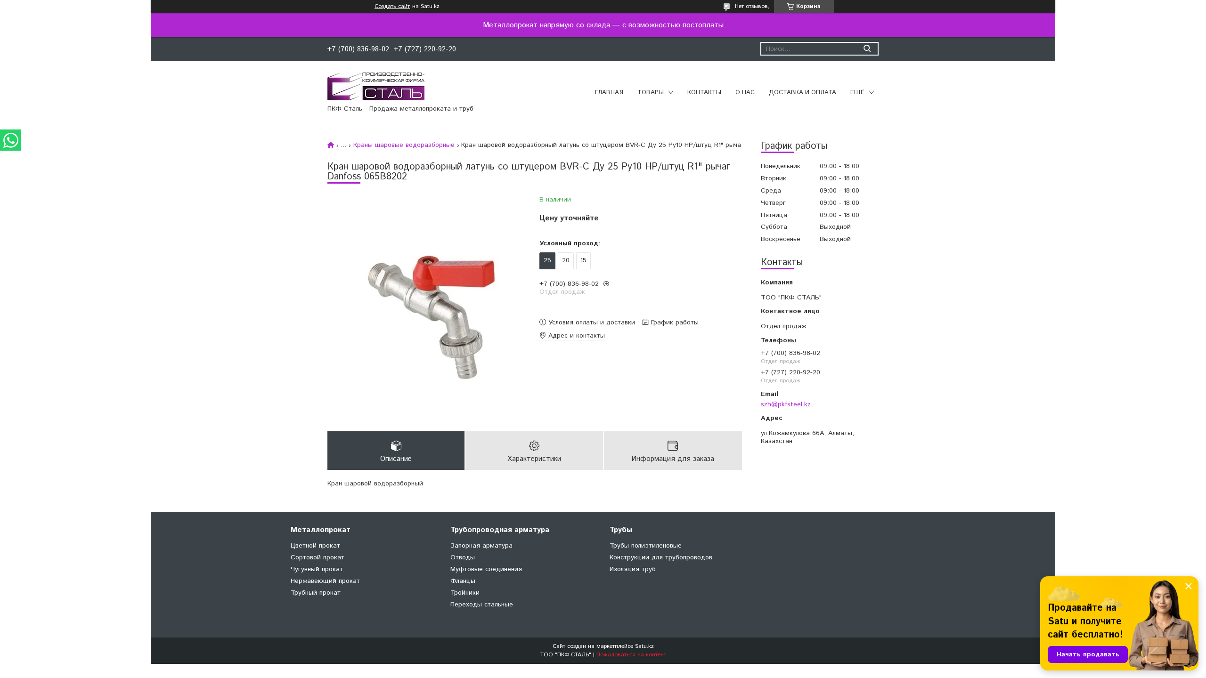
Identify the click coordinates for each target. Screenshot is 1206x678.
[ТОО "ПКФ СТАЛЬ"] (375, 86)
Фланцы (462, 581)
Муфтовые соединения (486, 569)
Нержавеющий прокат (325, 581)
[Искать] (867, 49)
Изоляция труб (633, 569)
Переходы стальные (481, 604)
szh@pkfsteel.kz (786, 404)
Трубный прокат (316, 592)
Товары (650, 92)
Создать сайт (392, 6)
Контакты (704, 92)
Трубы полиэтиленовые (646, 545)
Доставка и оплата (802, 92)
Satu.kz (644, 646)
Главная (609, 92)
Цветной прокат (315, 545)
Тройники (465, 592)
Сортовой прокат (317, 557)
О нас (745, 92)
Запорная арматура (481, 545)
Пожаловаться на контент (631, 655)
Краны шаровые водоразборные (404, 145)
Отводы (462, 557)
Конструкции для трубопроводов (661, 557)
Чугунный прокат (317, 569)
